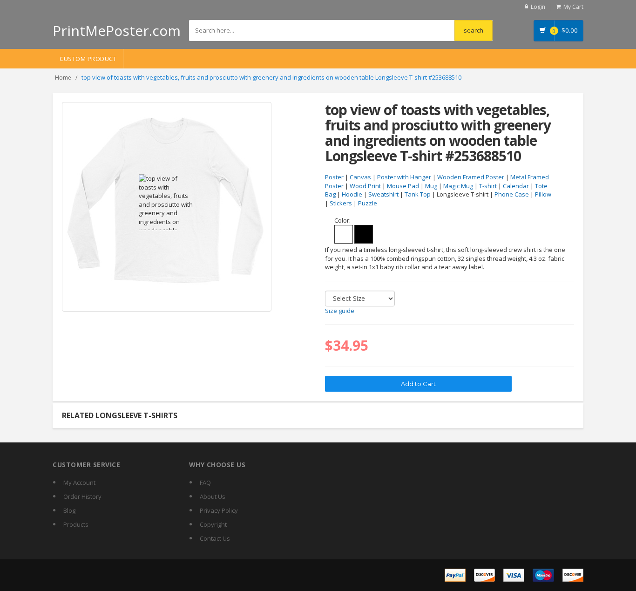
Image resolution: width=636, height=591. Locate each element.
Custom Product (88, 58)
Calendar (516, 186)
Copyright (213, 524)
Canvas (360, 177)
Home (63, 78)
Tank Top (418, 194)
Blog (69, 510)
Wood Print (365, 186)
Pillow (543, 194)
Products (75, 524)
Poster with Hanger (404, 177)
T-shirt (488, 186)
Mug (431, 186)
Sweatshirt (383, 194)
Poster (334, 177)
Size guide (339, 310)
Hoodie (352, 194)
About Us (212, 496)
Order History (82, 496)
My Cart (573, 7)
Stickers (341, 203)
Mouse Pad (403, 186)
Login (538, 7)
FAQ (205, 482)
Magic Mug (458, 186)
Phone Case (511, 194)
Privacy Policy (219, 510)
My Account (79, 482)
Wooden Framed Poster (470, 177)
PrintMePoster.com (117, 30)
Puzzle (367, 203)
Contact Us (215, 538)
